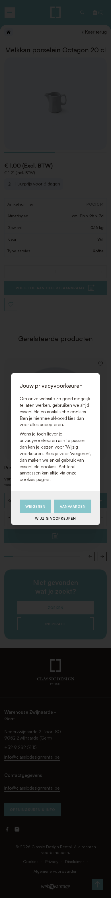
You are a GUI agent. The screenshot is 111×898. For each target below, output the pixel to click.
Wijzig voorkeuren (55, 518)
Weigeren (35, 506)
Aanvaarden (73, 506)
